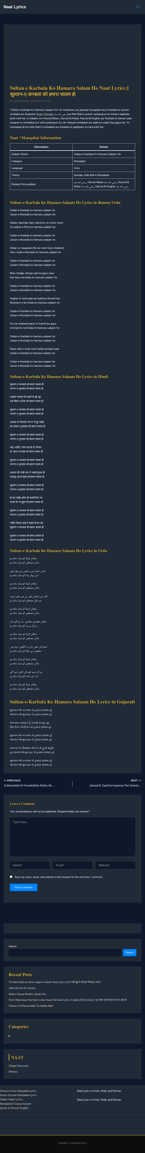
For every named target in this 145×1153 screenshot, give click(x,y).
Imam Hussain (44, 114)
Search (13, 946)
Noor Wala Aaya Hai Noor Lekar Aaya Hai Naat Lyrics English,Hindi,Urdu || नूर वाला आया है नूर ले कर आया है (68, 999)
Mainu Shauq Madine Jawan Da (27, 994)
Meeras (13, 1071)
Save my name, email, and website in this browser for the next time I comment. (59, 877)
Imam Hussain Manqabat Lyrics (18, 1095)
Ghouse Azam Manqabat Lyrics (18, 1091)
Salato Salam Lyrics (11, 1099)
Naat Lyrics (15, 7)
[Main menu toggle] (137, 7)
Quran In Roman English (14, 1108)
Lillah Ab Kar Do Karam (22, 988)
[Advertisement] (72, 57)
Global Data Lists (18, 1065)
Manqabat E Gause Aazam (15, 1103)
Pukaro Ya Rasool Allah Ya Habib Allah (31, 1005)
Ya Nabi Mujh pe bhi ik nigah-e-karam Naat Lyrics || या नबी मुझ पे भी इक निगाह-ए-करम (55, 982)
